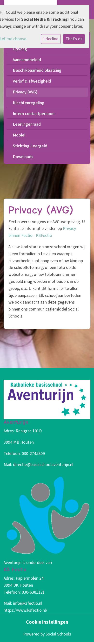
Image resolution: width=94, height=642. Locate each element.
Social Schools (58, 634)
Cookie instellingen (47, 622)
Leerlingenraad (27, 124)
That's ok (74, 39)
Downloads (23, 157)
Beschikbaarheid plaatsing (37, 70)
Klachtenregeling (28, 103)
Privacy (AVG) (25, 92)
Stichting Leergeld (30, 146)
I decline (50, 39)
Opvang (20, 49)
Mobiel (19, 135)
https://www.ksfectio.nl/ (25, 610)
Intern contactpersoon (33, 114)
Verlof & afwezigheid (32, 81)
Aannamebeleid (27, 60)
